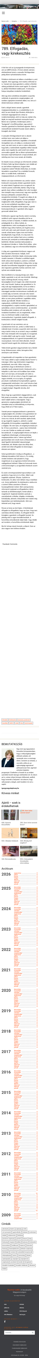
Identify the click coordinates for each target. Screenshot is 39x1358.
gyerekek (18, 1238)
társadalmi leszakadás (8, 1265)
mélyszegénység (6, 1255)
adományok (5, 1229)
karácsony (25, 1242)
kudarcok (22, 1245)
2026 (6, 874)
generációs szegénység (24, 720)
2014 (6, 1113)
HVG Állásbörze (8, 1314)
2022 (6, 950)
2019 (6, 1011)
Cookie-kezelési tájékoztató (19, 1348)
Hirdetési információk (20, 1342)
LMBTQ (11, 723)
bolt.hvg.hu (22, 1314)
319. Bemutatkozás (9, 859)
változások (32, 1265)
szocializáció (13, 1262)
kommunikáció (6, 1245)
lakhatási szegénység (26, 1248)
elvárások (25, 1232)
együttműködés (17, 1232)
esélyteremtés (12, 1235)
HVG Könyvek (23, 1311)
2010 (6, 1195)
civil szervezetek (6, 1232)
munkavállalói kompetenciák (24, 1252)
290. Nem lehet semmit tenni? (28, 824)
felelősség (20, 1235)
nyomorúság (21, 1255)
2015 (6, 1093)
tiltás (21, 723)
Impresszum (19, 1351)
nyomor (15, 1255)
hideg (30, 1238)
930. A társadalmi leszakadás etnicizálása (26, 861)
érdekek (4, 1268)
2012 (6, 1154)
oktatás (29, 1255)
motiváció (13, 1252)
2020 (6, 991)
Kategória (14, 21)
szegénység (5, 1262)
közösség (4, 1248)
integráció (12, 1242)
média (16, 723)
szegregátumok (24, 1258)
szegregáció (15, 1258)
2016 (6, 1072)
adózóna (22, 1307)
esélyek (4, 1235)
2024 (6, 909)
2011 (6, 1174)
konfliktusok (15, 1245)
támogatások (27, 1262)
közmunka (29, 1245)
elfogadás (4, 720)
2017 (6, 1052)
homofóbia (5, 723)
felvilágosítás (12, 720)
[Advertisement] (19, 633)
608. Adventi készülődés (6, 824)
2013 (6, 1133)
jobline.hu (6, 1307)
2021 (6, 970)
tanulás (21, 1262)
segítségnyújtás (6, 1258)
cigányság (18, 1229)
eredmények (32, 1232)
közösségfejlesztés (14, 1248)
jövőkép (19, 1242)
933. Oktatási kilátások (10, 841)
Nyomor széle (13, 1290)
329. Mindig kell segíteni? (26, 842)
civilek (24, 1229)
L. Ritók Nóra (33, 57)
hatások (25, 1238)
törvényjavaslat (28, 723)
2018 (6, 1031)
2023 (6, 929)
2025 (6, 888)
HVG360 (22, 1304)
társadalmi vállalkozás (22, 1265)
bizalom (12, 1229)
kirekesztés (33, 1242)
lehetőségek (5, 1252)
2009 (6, 1215)
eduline (6, 1311)
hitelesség (5, 1242)
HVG (5, 1304)
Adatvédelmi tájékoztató (19, 1345)
